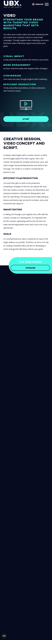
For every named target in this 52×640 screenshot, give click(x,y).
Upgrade (30, 268)
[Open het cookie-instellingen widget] (4, 636)
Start (26, 119)
